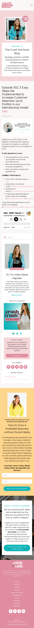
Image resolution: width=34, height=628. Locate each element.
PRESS (17, 587)
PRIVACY (17, 606)
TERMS (17, 603)
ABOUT (17, 581)
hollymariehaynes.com (16, 198)
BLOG (17, 590)
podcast (4, 111)
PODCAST (17, 584)
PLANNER (17, 600)
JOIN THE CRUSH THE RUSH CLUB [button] (17, 548)
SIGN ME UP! (17, 355)
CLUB (17, 598)
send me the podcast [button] (17, 489)
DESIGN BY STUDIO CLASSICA (17, 624)
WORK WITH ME (17, 592)
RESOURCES (17, 595)
